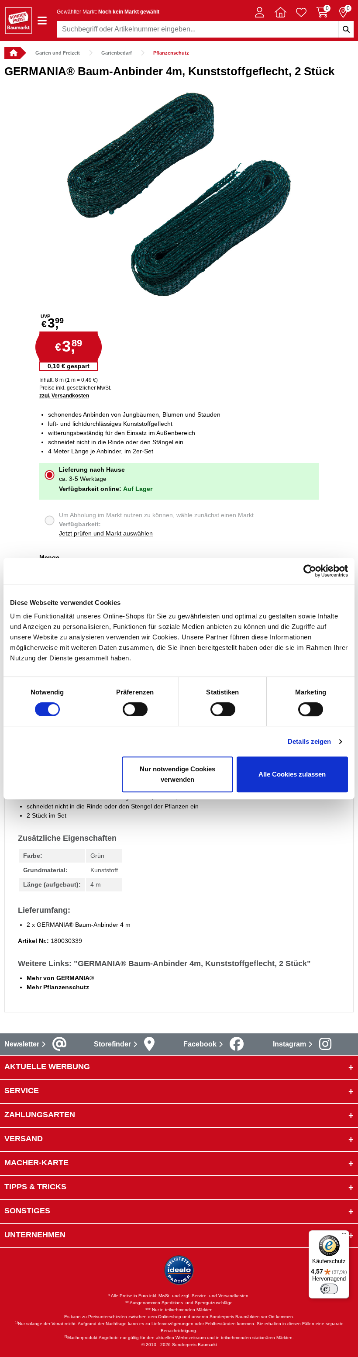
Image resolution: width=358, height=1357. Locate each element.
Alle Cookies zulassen (292, 774)
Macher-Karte (36, 1162)
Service (21, 1090)
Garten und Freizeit (57, 52)
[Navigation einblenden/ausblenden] (42, 21)
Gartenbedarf (116, 52)
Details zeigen (309, 741)
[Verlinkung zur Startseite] (12, 53)
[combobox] (205, 29)
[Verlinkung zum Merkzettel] (301, 12)
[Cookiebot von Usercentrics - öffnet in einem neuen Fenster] (310, 570)
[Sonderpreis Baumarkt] (18, 20)
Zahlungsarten (39, 1114)
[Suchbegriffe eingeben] (346, 29)
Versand (23, 1138)
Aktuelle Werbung (47, 1066)
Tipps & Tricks (35, 1186)
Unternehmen (34, 1234)
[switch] (135, 709)
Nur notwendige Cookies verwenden (177, 774)
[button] (259, 12)
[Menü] (344, 1235)
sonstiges (27, 1210)
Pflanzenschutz (171, 52)
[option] (179, 194)
